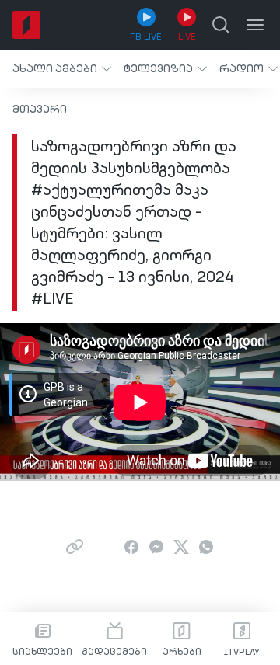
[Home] (26, 25)
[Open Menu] (255, 24)
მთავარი (39, 109)
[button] (61, 69)
